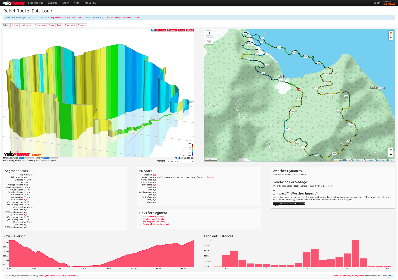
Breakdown (40, 25)
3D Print (190, 30)
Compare (82, 25)
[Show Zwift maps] (391, 33)
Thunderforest (357, 160)
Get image (172, 30)
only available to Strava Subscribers (66, 18)
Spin (163, 30)
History (15, 25)
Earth (59, 25)
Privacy (358, 276)
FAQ (212, 177)
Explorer (53, 3)
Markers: (161, 161)
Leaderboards (35, 3)
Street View (70, 25)
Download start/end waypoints (156, 224)
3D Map (51, 25)
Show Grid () (186, 158)
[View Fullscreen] (208, 33)
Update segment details (153, 219)
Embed (181, 30)
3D (153, 30)
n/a (25, 200)
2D (157, 30)
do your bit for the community (59, 276)
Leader (26, 25)
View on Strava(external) (153, 217)
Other (65, 3)
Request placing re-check (154, 222)
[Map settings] (391, 38)
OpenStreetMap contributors (382, 160)
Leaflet (340, 160)
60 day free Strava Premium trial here (123, 18)
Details (6, 25)
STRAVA (389, 2)
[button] (298, 89)
